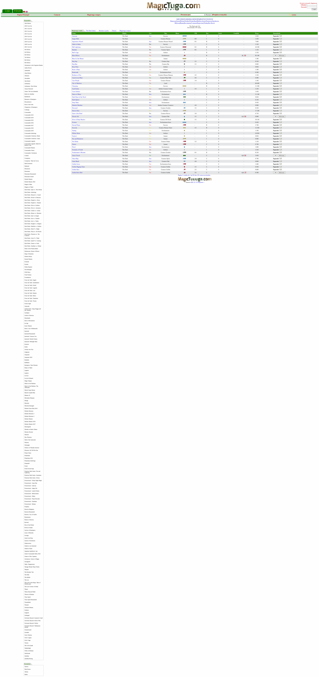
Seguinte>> (201, 182)
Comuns (194, 23)
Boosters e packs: (104, 30)
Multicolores (201, 21)
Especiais (200, 23)
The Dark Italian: (91, 30)
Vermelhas (193, 21)
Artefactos (215, 21)
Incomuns (187, 23)
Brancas (173, 21)
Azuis (178, 21)
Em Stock (211, 23)
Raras (182, 23)
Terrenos (209, 21)
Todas (206, 23)
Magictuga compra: (125, 30)
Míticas (177, 23)
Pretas (182, 21)
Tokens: (114, 30)
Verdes (187, 21)
